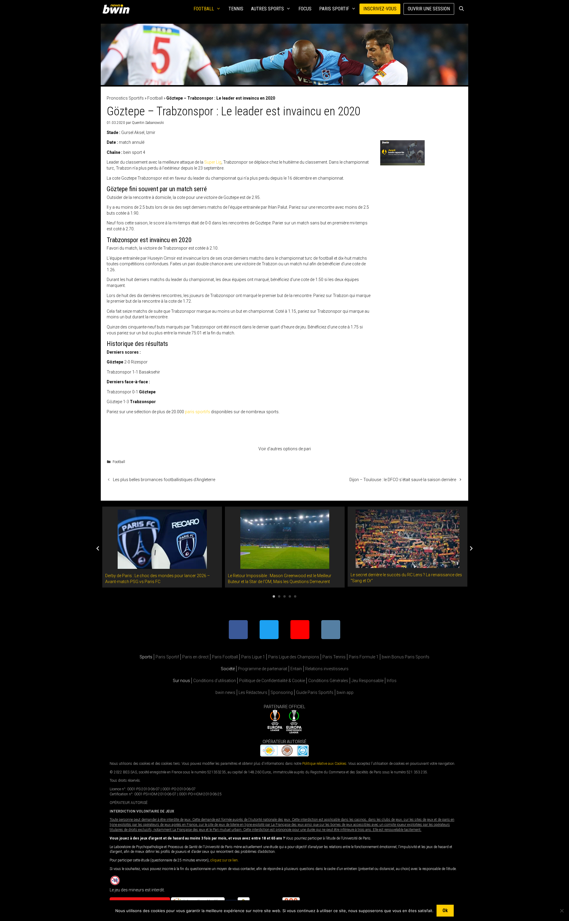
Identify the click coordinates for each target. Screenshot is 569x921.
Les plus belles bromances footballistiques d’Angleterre (164, 479)
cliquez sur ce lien (224, 860)
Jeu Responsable (367, 680)
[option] (162, 547)
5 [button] (295, 596)
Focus (304, 9)
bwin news (225, 692)
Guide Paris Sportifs (314, 692)
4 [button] (290, 596)
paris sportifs (197, 411)
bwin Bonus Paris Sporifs (405, 657)
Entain (296, 668)
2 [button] (279, 596)
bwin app (345, 692)
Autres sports (267, 9)
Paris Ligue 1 (253, 657)
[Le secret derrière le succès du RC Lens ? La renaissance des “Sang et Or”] (407, 564)
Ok (445, 910)
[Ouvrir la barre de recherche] (461, 9)
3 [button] (284, 596)
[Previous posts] (97, 548)
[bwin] (117, 9)
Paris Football (225, 657)
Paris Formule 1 (363, 657)
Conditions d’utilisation (214, 680)
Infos (392, 680)
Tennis (235, 9)
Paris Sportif (334, 9)
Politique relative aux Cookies (324, 764)
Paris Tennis (334, 657)
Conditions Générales (328, 680)
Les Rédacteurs (253, 692)
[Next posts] (471, 548)
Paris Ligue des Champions (293, 657)
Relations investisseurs (327, 668)
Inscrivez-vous (380, 9)
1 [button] (274, 596)
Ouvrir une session (429, 9)
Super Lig (212, 162)
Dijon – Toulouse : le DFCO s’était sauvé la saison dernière (402, 479)
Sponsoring (282, 692)
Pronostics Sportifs (125, 98)
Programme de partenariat (262, 668)
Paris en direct (195, 657)
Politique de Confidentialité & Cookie (272, 680)
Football (204, 9)
